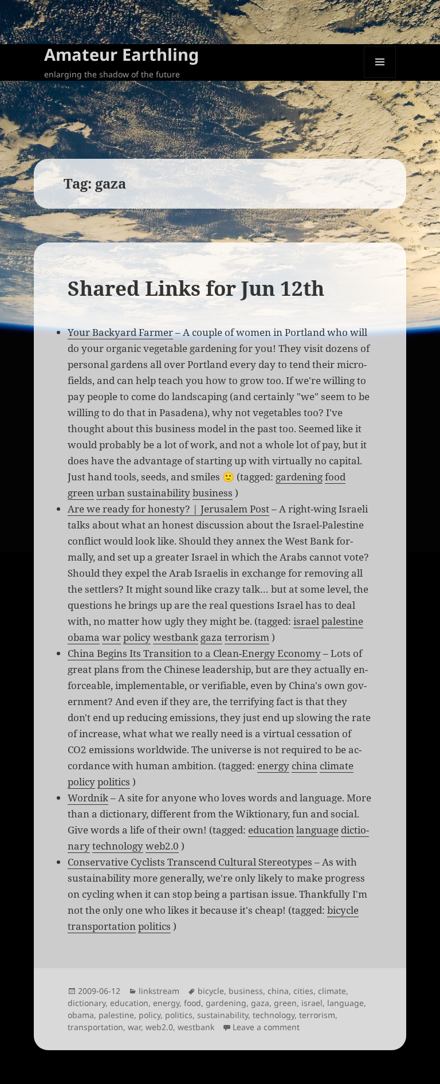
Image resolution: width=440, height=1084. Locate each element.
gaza (211, 637)
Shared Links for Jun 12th (196, 288)
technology (117, 845)
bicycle (343, 910)
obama (84, 637)
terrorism (247, 637)
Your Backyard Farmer (120, 332)
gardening (299, 476)
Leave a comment (266, 1027)
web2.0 (162, 845)
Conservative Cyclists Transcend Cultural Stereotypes (190, 861)
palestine (342, 621)
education (271, 829)
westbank (175, 637)
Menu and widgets (380, 77)
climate (336, 765)
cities (303, 990)
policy (137, 637)
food (335, 476)
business (212, 492)
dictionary (86, 1002)
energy (273, 765)
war (111, 637)
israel (306, 621)
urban (110, 492)
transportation (102, 926)
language (317, 829)
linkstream (159, 990)
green (81, 492)
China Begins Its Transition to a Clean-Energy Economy (194, 653)
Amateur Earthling (121, 54)
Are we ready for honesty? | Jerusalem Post (168, 508)
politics (113, 781)
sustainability (158, 492)
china (304, 765)
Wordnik (88, 797)
